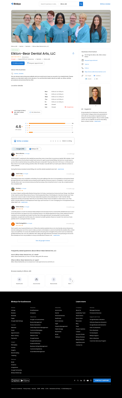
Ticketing (13, 355)
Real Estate (58, 331)
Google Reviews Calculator (97, 319)
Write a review (105, 4)
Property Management (61, 326)
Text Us (87, 64)
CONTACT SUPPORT (102, 380)
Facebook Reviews (35, 343)
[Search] (81, 4)
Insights (13, 350)
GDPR (38, 388)
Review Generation (35, 325)
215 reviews (25, 57)
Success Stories (80, 334)
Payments (14, 338)
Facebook (98, 75)
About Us (78, 310)
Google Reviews (34, 338)
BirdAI (12, 362)
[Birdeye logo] (16, 4)
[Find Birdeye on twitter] (78, 380)
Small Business (34, 310)
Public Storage (59, 329)
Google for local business (37, 319)
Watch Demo (79, 315)
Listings (13, 310)
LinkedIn (89, 79)
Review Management (36, 322)
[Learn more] (95, 95)
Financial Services (60, 315)
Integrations (14, 367)
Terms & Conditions (16, 388)
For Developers (94, 333)
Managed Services (95, 310)
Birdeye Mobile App (16, 373)
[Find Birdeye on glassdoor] (90, 380)
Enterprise (33, 313)
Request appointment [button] (91, 60)
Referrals (13, 315)
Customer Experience (36, 349)
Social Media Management (37, 351)
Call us (87, 68)
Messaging (14, 345)
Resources (79, 321)
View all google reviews (43, 241)
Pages (13, 318)
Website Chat (34, 335)
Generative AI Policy (54, 388)
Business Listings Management (39, 346)
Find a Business (94, 330)
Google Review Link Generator (98, 325)
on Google (26, 153)
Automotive (58, 310)
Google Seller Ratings (17, 321)
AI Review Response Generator (98, 322)
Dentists (27, 46)
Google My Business (35, 341)
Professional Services (95, 313)
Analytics (13, 365)
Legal (56, 323)
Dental (21, 46)
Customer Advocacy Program (98, 341)
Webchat (13, 327)
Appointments (15, 333)
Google (89, 75)
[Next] (72, 281)
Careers (78, 331)
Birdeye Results (80, 339)
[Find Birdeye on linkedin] (81, 380)
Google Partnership (16, 370)
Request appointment (36, 63)
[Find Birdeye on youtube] (88, 380)
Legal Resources (80, 342)
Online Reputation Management (39, 327)
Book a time (79, 318)
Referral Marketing (35, 333)
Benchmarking (15, 353)
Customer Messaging (36, 330)
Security (34, 388)
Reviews (13, 313)
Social (12, 330)
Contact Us (79, 345)
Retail (56, 334)
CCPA (46, 388)
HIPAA (42, 388)
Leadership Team (80, 313)
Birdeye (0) (35, 149)
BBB (97, 79)
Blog (77, 323)
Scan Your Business (95, 327)
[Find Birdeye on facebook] (74, 380)
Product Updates (80, 329)
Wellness (57, 337)
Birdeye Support (94, 335)
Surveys (13, 347)
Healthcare (58, 318)
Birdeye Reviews (80, 337)
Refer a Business (94, 338)
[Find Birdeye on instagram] (84, 380)
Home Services (59, 321)
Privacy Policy (27, 388)
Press (77, 326)
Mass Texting (14, 335)
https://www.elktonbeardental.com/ (95, 72)
